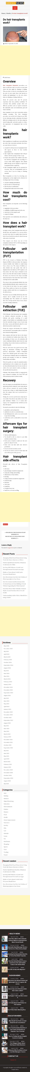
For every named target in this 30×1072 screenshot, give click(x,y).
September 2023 (8, 692)
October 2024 (8, 662)
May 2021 (6, 756)
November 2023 (8, 690)
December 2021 (8, 739)
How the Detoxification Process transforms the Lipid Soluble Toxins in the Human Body (18, 962)
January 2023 (7, 709)
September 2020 (8, 778)
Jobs (5, 828)
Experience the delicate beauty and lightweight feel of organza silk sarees (17, 982)
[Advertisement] (15, 60)
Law (5, 830)
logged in (10, 547)
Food (5, 814)
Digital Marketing (9, 801)
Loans (5, 836)
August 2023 (7, 695)
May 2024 (6, 676)
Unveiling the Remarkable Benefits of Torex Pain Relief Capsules (17, 954)
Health (5, 524)
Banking (6, 796)
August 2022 (7, 723)
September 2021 (8, 748)
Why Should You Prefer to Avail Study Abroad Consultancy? (17, 1021)
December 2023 (8, 687)
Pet (5, 838)
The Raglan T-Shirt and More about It (17, 996)
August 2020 (7, 781)
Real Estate (7, 841)
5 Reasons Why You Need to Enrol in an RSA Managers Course (17, 1051)
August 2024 (7, 668)
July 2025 (6, 651)
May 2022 (6, 731)
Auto (5, 793)
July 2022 (6, 726)
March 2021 (7, 761)
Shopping (6, 844)
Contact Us (13, 1060)
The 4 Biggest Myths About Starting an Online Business (17, 1044)
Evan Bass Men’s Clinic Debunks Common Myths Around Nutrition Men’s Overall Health (14, 590)
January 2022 (7, 737)
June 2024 (6, 673)
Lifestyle (6, 833)
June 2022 (6, 728)
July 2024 (6, 670)
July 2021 (6, 750)
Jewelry (6, 825)
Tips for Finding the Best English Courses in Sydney (17, 1037)
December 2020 (8, 770)
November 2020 (8, 772)
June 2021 (6, 753)
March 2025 (7, 657)
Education (6, 804)
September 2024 (8, 665)
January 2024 (7, 684)
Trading (6, 852)
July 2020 (6, 783)
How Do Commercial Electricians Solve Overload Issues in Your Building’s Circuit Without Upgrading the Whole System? (14, 584)
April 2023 (6, 706)
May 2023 (6, 703)
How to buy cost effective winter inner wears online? (17, 989)
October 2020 (8, 775)
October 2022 (8, 717)
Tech (5, 849)
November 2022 (8, 714)
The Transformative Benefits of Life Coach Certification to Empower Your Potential (17, 1029)
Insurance (6, 822)
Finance (6, 812)
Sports (6, 847)
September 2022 (8, 720)
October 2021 (7, 745)
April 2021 (6, 759)
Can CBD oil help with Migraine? (16, 969)
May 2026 (6, 646)
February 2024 (8, 681)
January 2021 (7, 767)
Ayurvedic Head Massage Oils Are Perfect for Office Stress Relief (17, 948)
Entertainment (8, 806)
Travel (5, 855)
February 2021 (8, 764)
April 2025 (6, 654)
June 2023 (6, 701)
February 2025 (8, 659)
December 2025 (8, 648)
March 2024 (7, 679)
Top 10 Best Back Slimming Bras (17, 1009)
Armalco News (15, 1069)
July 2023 (6, 698)
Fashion (6, 809)
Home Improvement (9, 820)
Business (6, 798)
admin (6, 43)
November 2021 (8, 742)
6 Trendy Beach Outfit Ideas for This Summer (17, 1003)
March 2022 (7, 734)
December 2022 (8, 712)
